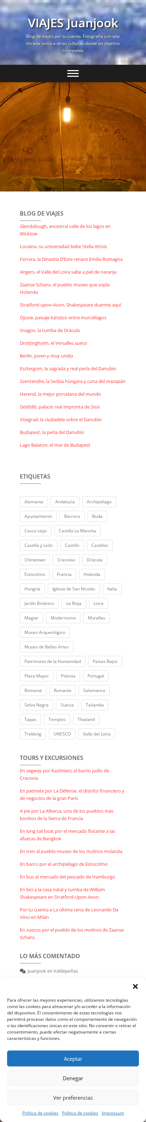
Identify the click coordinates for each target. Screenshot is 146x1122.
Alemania (33, 502)
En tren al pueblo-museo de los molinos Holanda (71, 851)
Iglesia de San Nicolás (73, 589)
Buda (97, 516)
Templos (57, 719)
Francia (64, 574)
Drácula (94, 560)
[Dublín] (73, 136)
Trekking (32, 734)
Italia (112, 589)
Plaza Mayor (36, 676)
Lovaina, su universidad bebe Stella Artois (63, 246)
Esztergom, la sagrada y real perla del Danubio (68, 368)
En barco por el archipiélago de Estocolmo (64, 864)
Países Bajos (105, 661)
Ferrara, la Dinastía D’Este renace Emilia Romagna (71, 259)
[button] (135, 986)
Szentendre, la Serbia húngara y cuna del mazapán (72, 381)
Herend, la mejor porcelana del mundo (60, 394)
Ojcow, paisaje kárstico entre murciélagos (63, 317)
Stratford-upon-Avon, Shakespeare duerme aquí (70, 305)
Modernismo (63, 618)
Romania (33, 690)
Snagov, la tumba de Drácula (50, 330)
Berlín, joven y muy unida (46, 356)
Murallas (96, 618)
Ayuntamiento (38, 516)
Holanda (92, 574)
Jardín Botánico (39, 603)
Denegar (73, 1078)
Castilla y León (38, 545)
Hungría (32, 589)
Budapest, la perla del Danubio (52, 432)
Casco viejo (35, 531)
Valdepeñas (66, 971)
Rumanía (62, 690)
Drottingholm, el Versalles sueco (53, 343)
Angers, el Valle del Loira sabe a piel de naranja (68, 272)
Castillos (99, 545)
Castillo (72, 545)
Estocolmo (34, 574)
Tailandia (95, 705)
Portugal (96, 676)
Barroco (72, 516)
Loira (98, 603)
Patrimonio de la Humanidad (52, 661)
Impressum (113, 1113)
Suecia (67, 705)
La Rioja (74, 603)
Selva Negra (36, 705)
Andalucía (65, 502)
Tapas (30, 719)
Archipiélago (99, 502)
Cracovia (66, 560)
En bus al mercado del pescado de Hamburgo (67, 877)
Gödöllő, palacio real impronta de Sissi (60, 406)
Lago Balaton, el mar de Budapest (55, 445)
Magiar (31, 618)
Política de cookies (40, 1113)
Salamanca (94, 690)
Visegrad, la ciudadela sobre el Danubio (61, 419)
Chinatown (34, 560)
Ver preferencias (73, 1097)
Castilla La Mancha (77, 531)
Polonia (68, 676)
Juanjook (37, 971)
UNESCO (62, 734)
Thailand (86, 719)
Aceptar (73, 1058)
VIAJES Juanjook (73, 23)
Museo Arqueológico (44, 632)
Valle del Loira (97, 734)
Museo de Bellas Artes (46, 647)
